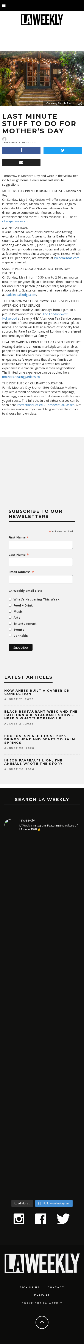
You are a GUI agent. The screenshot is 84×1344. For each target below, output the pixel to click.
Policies (42, 1294)
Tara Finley (9, 142)
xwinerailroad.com (66, 258)
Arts (17, 617)
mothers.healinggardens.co (21, 377)
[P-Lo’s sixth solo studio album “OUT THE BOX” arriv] (42, 1146)
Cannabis (21, 636)
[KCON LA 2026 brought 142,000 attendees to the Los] (42, 1059)
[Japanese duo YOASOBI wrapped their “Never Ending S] (42, 980)
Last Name (19, 554)
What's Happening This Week (36, 599)
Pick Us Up (30, 1287)
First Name (19, 537)
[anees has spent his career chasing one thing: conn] (42, 886)
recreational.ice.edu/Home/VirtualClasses (45, 405)
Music (18, 611)
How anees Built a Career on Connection (37, 692)
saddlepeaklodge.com (21, 295)
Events (19, 629)
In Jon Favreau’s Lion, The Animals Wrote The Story (33, 762)
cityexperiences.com (16, 221)
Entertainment (25, 623)
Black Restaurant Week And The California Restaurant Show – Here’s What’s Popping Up (41, 715)
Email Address (21, 572)
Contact (56, 1287)
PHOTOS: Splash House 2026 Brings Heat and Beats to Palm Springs (39, 739)
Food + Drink (23, 605)
